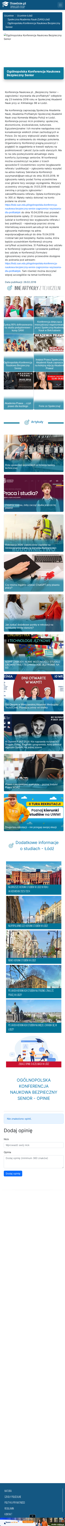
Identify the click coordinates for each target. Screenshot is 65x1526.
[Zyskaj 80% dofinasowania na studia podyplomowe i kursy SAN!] (18, 306)
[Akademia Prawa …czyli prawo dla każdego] (18, 380)
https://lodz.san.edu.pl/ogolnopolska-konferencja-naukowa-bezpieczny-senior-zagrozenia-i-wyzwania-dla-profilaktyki (33, 209)
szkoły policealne (13, 1497)
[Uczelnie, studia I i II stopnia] (14, 5)
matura (8, 1491)
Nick (6, 1139)
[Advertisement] (32, 1340)
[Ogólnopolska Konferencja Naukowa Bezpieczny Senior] (18, 342)
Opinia (7, 1152)
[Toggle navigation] (60, 5)
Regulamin (9, 1508)
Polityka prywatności (15, 1502)
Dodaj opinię (13, 1173)
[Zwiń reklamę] (32, 1516)
